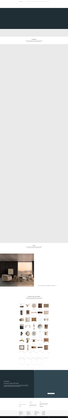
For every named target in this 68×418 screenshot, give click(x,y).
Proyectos (20, 406)
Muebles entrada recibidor (21, 412)
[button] (22, 305)
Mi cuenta (46, 1)
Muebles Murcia (43, 414)
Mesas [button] (36, 1)
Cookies (35, 405)
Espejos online (20, 411)
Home (25, 1)
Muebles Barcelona (43, 411)
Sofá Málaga (20, 414)
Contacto (30, 403)
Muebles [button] (27, 1)
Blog (19, 405)
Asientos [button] (30, 1)
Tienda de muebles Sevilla (29, 414)
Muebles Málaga (43, 413)
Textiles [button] (43, 1)
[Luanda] (21, 2)
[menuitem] (25, 1)
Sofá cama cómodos (20, 413)
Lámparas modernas (36, 412)
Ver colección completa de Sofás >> (47, 285)
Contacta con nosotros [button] (51, 393)
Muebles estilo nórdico (29, 412)
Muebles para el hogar (28, 413)
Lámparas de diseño (36, 411)
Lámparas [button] (34, 1)
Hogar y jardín (28, 411)
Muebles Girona (43, 412)
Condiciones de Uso (31, 405)
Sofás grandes (35, 414)
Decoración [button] (39, 1)
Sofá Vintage (35, 413)
